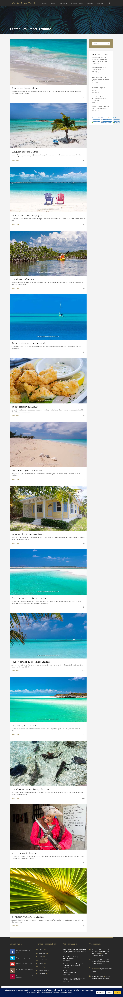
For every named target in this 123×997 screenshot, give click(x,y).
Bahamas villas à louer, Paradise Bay (28, 534)
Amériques (42, 953)
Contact (100, 3)
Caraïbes (42, 960)
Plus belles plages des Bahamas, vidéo (29, 598)
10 (84, 798)
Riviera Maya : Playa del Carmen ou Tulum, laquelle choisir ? (101, 961)
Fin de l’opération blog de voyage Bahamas (31, 661)
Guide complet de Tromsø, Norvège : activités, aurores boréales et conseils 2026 (102, 951)
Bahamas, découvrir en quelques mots (29, 343)
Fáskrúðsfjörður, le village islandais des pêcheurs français (99, 69)
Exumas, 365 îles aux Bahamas (25, 88)
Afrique (41, 950)
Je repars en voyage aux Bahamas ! (27, 470)
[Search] (109, 3)
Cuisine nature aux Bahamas (25, 406)
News (41, 967)
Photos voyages (77, 3)
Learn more (15, 97)
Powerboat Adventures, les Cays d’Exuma (30, 789)
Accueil (44, 3)
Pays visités (63, 3)
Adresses (90, 3)
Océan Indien (43, 970)
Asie (40, 956)
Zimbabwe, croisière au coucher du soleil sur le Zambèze (98, 88)
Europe (41, 963)
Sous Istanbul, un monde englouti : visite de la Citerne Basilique (100, 79)
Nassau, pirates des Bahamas (25, 853)
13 (84, 671)
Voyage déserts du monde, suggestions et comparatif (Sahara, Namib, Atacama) (99, 59)
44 (84, 479)
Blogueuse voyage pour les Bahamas (28, 916)
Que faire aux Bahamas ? (23, 279)
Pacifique (42, 973)
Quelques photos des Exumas (25, 151)
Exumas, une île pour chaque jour (27, 215)
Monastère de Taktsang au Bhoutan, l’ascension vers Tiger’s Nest (99, 98)
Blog (53, 3)
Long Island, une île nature (24, 725)
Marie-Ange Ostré (23, 3)
